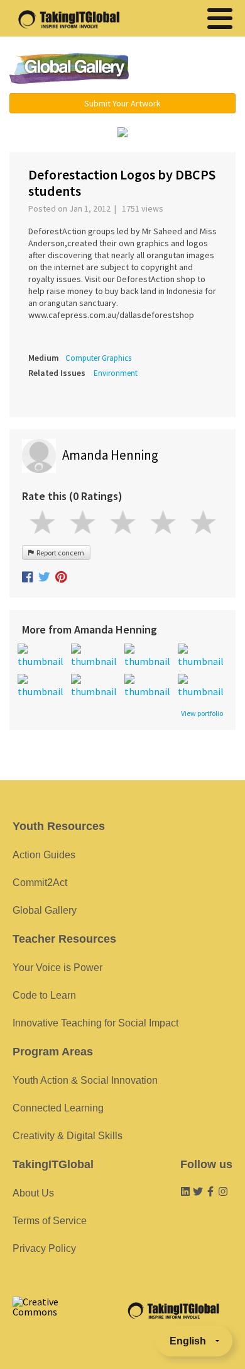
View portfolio (202, 713)
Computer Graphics (98, 358)
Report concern (59, 552)
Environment (116, 373)
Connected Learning (58, 1108)
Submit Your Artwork (122, 103)
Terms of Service (50, 1220)
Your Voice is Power (57, 967)
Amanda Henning (110, 454)
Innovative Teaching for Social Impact (95, 1023)
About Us (33, 1193)
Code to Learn (44, 995)
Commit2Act (40, 882)
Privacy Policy (44, 1248)
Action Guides (44, 854)
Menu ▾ (189, 69)
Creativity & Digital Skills (67, 1135)
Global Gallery (69, 68)
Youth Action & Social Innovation (85, 1080)
